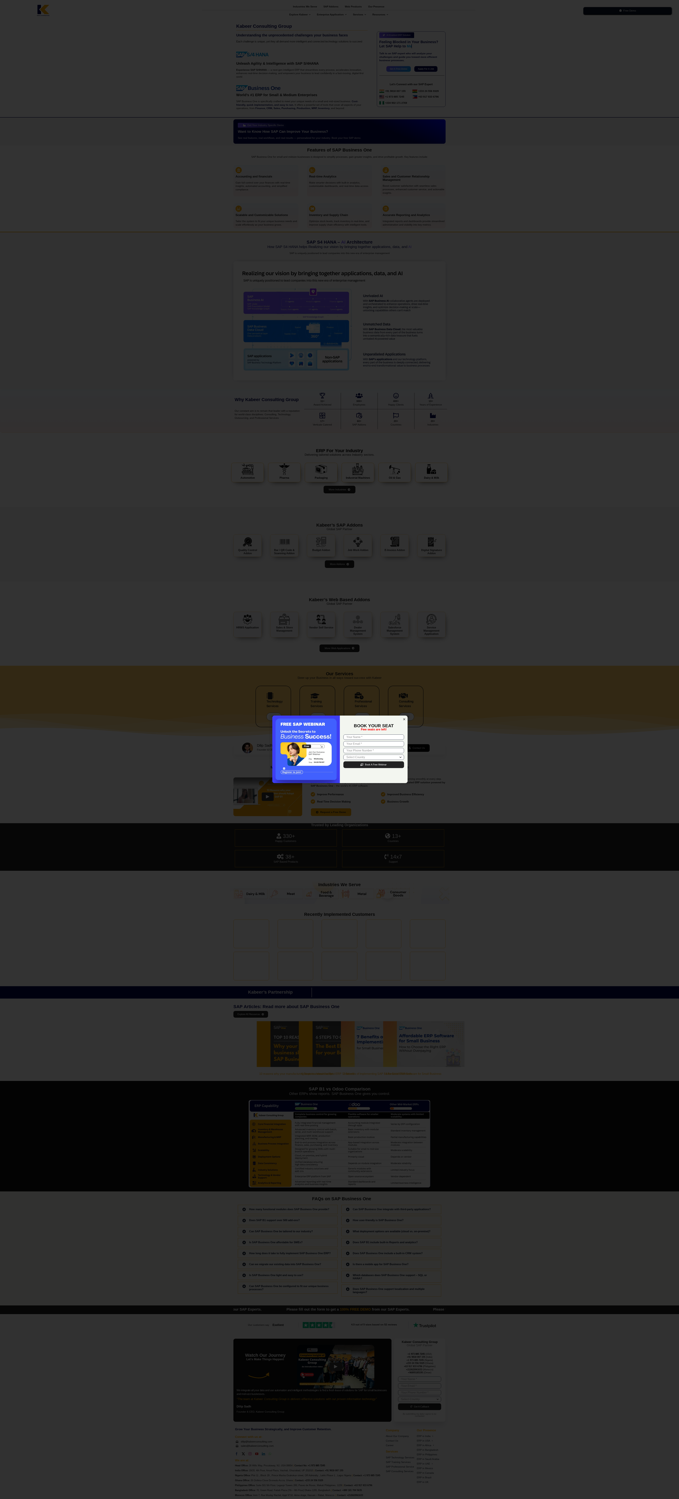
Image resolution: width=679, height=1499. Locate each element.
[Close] (404, 719)
